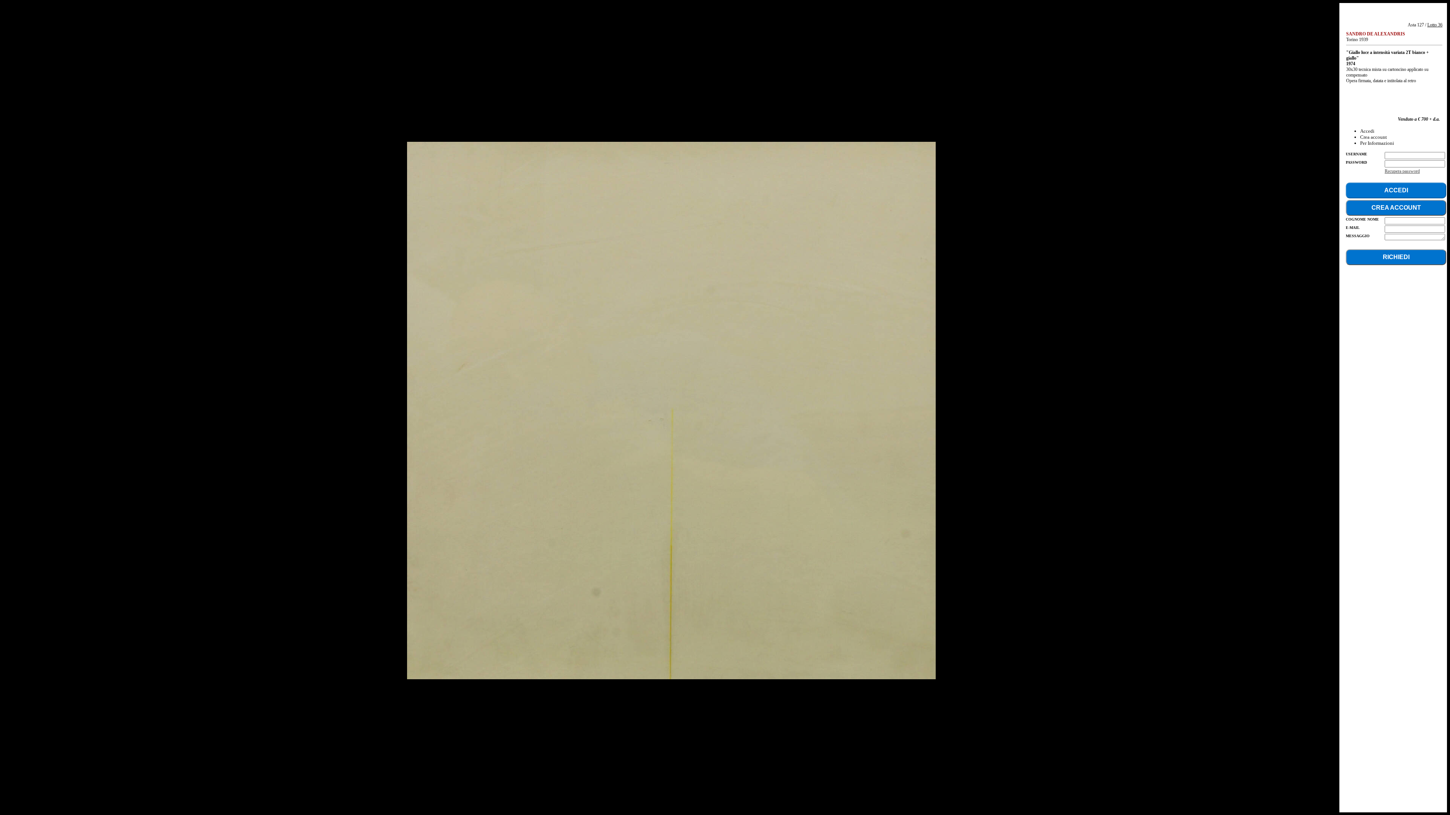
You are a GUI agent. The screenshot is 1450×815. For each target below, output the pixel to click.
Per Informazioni (1377, 143)
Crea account (1373, 137)
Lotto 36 (1434, 25)
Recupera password (1402, 171)
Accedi (1367, 131)
